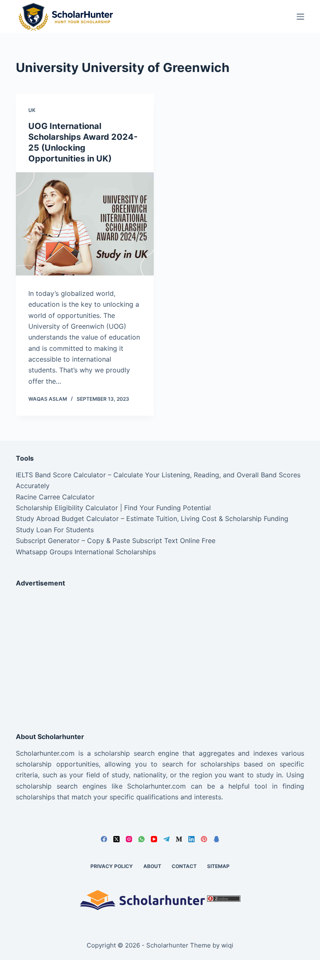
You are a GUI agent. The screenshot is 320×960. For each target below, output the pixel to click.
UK (31, 110)
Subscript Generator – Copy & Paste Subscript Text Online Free (115, 540)
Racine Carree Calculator (55, 497)
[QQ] (216, 839)
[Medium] (179, 839)
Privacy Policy (111, 866)
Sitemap (218, 866)
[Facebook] (104, 839)
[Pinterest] (204, 839)
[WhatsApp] (141, 839)
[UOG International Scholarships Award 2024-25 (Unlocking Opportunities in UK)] (85, 223)
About (152, 866)
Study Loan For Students (55, 530)
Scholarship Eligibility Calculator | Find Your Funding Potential (113, 508)
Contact (184, 866)
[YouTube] (154, 839)
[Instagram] (129, 839)
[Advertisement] (160, 652)
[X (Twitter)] (116, 839)
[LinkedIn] (191, 839)
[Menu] (300, 16)
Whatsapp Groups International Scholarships (86, 552)
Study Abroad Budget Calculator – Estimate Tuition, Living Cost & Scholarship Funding (152, 518)
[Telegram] (166, 839)
